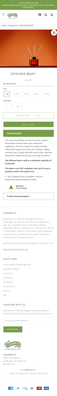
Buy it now (28, 125)
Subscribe (13, 329)
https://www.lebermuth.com (15, 249)
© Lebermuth (28, 370)
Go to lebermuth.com (28, 3)
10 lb (26, 94)
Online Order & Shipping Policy (17, 264)
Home (3, 25)
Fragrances (13, 25)
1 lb (6, 94)
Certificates (8, 277)
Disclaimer (8, 282)
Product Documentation (18, 196)
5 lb (16, 94)
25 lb (36, 94)
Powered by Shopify (39, 373)
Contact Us (8, 273)
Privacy (6, 291)
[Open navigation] (3, 14)
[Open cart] (51, 14)
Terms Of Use (9, 286)
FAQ (5, 295)
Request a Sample (11, 269)
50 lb (47, 94)
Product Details (14, 133)
